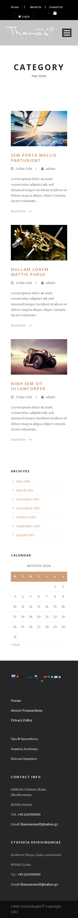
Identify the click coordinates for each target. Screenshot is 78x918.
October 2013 (26, 517)
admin (50, 169)
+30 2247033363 (29, 814)
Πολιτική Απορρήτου (24, 759)
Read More (18, 211)
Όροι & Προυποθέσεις (24, 739)
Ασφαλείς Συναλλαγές (24, 749)
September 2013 (28, 526)
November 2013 (28, 508)
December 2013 (27, 499)
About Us (35, 7)
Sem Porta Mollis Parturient (34, 158)
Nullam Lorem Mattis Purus (30, 272)
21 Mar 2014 (24, 169)
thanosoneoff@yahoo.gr (39, 824)
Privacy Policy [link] (21, 720)
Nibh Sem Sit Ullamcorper (28, 386)
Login (25, 16)
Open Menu (67, 33)
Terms (16, 701)
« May (15, 645)
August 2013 (25, 535)
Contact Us (56, 7)
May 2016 (23, 481)
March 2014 (25, 490)
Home (15, 7)
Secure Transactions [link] (26, 710)
